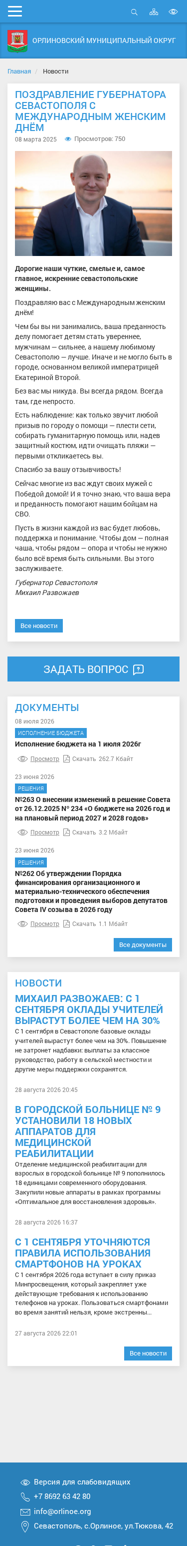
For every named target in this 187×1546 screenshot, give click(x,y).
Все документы (143, 944)
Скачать (84, 758)
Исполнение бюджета (51, 732)
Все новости (38, 625)
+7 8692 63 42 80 (62, 1496)
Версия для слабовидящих (82, 1481)
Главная (19, 71)
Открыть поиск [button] (134, 17)
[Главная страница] (17, 42)
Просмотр (44, 758)
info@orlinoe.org (62, 1511)
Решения (31, 788)
